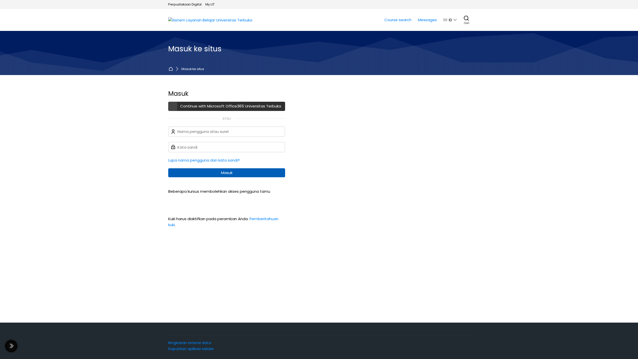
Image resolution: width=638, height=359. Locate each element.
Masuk (227, 172)
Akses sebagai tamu (191, 200)
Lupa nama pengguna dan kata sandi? (204, 160)
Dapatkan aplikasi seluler (191, 348)
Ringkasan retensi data (189, 342)
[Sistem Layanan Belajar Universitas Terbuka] (210, 20)
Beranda (171, 69)
